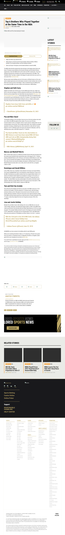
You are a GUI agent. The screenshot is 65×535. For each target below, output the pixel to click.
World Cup (29, 455)
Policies (57, 515)
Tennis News (19, 451)
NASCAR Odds (8, 436)
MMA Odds (8, 434)
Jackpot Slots (30, 423)
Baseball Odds (8, 423)
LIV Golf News (19, 431)
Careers (40, 424)
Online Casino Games (31, 426)
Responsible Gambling (9, 408)
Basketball (8, 18)
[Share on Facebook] (15, 286)
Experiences (40, 5)
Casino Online (9, 395)
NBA (5, 310)
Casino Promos (52, 423)
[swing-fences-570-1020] (54, 107)
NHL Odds (19, 439)
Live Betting (8, 433)
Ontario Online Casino (31, 431)
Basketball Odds (9, 424)
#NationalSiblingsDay (18, 139)
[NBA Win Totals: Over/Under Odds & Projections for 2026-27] (13, 355)
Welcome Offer (32, 56)
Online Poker (9, 398)
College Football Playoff (32, 440)
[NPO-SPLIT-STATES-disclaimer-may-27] (23, 267)
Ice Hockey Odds (9, 431)
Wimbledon (30, 454)
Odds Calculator (25, 5)
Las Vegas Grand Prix (31, 442)
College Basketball (31, 444)
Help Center (9, 412)
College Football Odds (21, 429)
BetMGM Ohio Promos (53, 487)
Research (40, 437)
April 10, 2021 (29, 146)
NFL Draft (29, 445)
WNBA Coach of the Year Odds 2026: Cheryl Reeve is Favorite (55, 89)
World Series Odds (31, 457)
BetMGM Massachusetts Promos (52, 461)
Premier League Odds (21, 442)
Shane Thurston (51, 60)
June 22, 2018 (28, 226)
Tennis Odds (8, 439)
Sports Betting (9, 393)
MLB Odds (19, 433)
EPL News (19, 446)
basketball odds (14, 76)
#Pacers (8, 219)
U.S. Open (29, 452)
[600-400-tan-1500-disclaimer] (54, 21)
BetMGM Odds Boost (53, 429)
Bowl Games (30, 437)
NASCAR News (19, 447)
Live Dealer (30, 424)
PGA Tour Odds (19, 441)
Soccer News (19, 449)
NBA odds (25, 237)
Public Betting (17, 5)
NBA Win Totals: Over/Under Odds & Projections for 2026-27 (54, 57)
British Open (30, 439)
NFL (5, 5)
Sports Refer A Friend (53, 426)
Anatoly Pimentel (8, 26)
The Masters (30, 450)
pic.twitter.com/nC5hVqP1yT (15, 141)
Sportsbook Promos (13, 56)
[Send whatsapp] (30, 286)
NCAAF (8, 5)
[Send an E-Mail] (23, 286)
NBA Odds (19, 436)
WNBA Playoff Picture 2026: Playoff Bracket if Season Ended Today (54, 73)
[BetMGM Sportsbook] (8, 2)
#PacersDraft (14, 221)
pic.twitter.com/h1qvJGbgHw (27, 221)
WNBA (35, 5)
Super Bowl (30, 449)
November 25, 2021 (32, 111)
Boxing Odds (8, 426)
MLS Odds (19, 434)
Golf (31, 5)
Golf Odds (8, 429)
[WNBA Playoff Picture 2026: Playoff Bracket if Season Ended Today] (32, 355)
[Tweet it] (8, 286)
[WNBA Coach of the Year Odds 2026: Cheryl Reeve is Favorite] (52, 355)
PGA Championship (31, 447)
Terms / (57, 513)
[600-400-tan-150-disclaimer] (54, 31)
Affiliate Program (41, 423)
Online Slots (30, 429)
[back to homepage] (15, 2)
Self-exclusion (41, 440)
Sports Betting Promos (53, 424)
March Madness (31, 458)
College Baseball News (21, 452)
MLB (12, 5)
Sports (14, 310)
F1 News (18, 454)
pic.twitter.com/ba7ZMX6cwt (15, 106)
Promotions (46, 5)
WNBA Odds (19, 444)
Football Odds (8, 428)
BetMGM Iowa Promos (53, 444)
